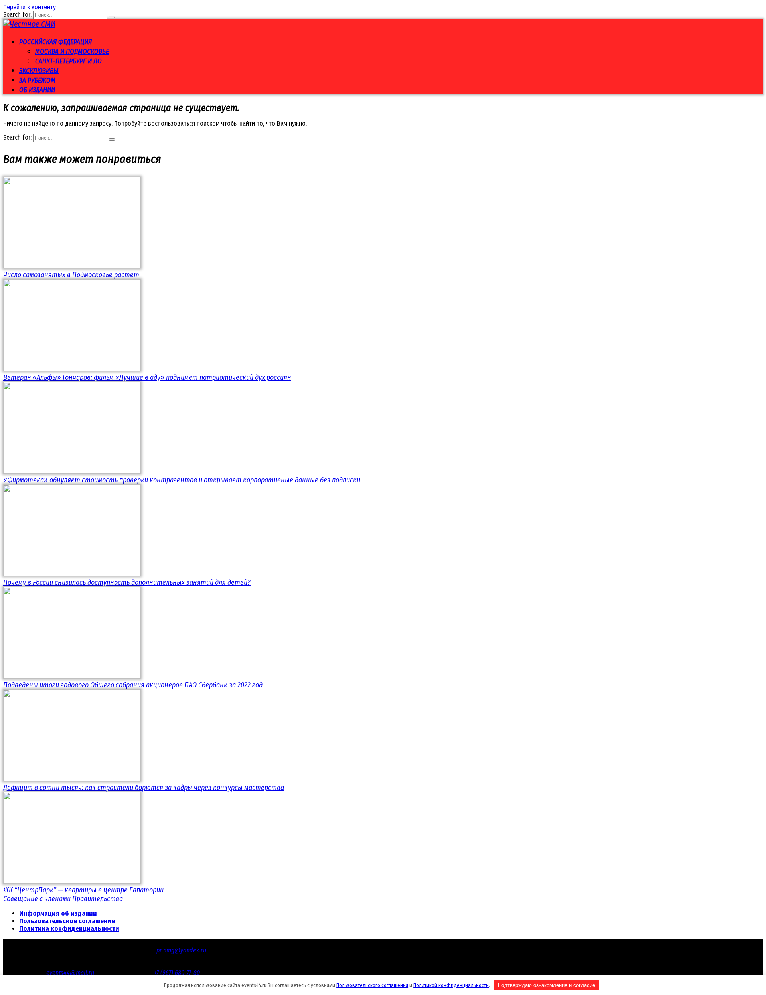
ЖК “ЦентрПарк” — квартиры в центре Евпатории (83, 890)
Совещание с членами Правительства (63, 898)
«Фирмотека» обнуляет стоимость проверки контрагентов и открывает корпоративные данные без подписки (181, 480)
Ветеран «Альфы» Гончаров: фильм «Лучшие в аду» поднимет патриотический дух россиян (147, 377)
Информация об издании (58, 913)
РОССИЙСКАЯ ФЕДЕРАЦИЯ (55, 42)
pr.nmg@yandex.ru (181, 950)
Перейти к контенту (29, 7)
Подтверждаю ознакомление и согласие (546, 985)
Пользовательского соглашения (372, 985)
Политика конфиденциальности (69, 928)
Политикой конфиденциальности (451, 985)
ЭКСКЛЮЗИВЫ (39, 71)
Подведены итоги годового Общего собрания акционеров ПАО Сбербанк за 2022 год (133, 685)
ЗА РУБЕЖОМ (37, 80)
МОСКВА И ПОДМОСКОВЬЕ (72, 51)
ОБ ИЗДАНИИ (37, 90)
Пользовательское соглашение (67, 921)
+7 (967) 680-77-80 (177, 973)
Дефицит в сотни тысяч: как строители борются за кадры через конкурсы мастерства (143, 787)
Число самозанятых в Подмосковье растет (71, 274)
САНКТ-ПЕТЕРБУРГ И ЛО (68, 61)
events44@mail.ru (70, 973)
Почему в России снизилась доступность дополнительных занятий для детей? (127, 582)
